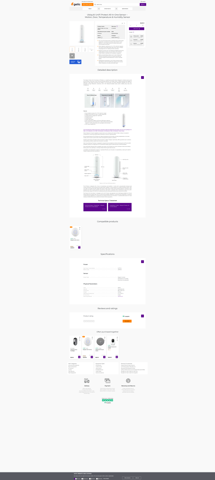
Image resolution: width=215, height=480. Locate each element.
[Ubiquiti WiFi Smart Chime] (100, 338)
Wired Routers (98, 361)
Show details (106, 478)
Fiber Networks (71, 367)
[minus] (130, 25)
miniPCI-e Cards (99, 363)
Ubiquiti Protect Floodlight (73, 345)
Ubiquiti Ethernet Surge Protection (128, 361)
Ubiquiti (89, 8)
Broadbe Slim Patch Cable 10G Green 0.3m (129, 367)
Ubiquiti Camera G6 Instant (112, 345)
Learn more (111, 475)
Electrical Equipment (72, 363)
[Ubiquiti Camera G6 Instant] (113, 338)
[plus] (142, 25)
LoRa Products (98, 364)
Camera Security (107, 8)
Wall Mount (120, 294)
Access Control (114, 37)
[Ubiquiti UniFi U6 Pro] (75, 231)
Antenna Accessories (100, 369)
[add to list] (124, 23)
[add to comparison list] (122, 23)
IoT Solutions (70, 364)
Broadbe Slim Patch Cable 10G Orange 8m (129, 369)
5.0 (71, 235)
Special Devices (125, 8)
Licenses (70, 366)
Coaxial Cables (98, 367)
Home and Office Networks (73, 361)
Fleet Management (72, 369)
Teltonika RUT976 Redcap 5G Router (128, 364)
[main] (76, 4)
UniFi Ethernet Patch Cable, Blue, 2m (128, 363)
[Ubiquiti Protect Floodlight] (75, 338)
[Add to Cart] (80, 354)
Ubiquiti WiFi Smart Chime (99, 345)
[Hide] (142, 77)
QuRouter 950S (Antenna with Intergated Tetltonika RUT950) (133, 366)
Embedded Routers (99, 366)
